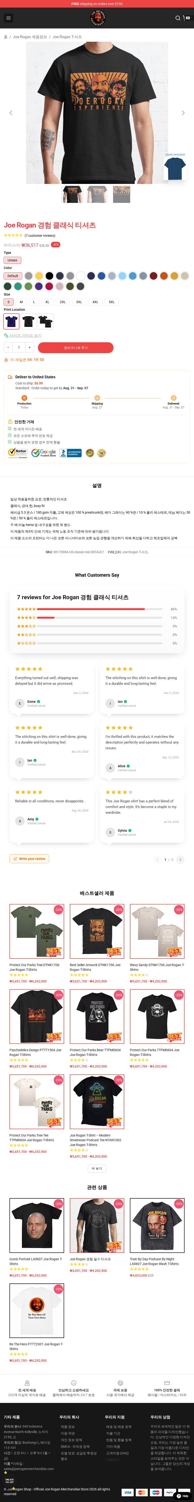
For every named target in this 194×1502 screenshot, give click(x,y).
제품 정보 (68, 1427)
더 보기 (97, 1168)
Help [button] (185, 1496)
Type (7, 253)
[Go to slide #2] (97, 194)
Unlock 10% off (9, 1481)
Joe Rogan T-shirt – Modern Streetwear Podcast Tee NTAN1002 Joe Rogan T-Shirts (95, 1140)
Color (8, 268)
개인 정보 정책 (71, 1440)
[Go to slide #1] (72, 194)
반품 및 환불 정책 (119, 1440)
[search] (178, 18)
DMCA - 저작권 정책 (75, 1446)
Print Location (14, 309)
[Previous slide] (11, 113)
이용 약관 (68, 1433)
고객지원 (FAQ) (117, 1453)
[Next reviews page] (180, 859)
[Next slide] (183, 113)
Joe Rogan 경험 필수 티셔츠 (90, 1259)
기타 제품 (113, 1446)
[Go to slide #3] (121, 194)
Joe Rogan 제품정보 (30, 37)
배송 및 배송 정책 (119, 1427)
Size (7, 294)
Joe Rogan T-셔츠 (67, 37)
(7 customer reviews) (40, 235)
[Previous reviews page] (157, 859)
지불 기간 (113, 1433)
